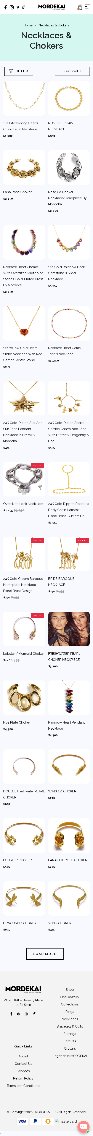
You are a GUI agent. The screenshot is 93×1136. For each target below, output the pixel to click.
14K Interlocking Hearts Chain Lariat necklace (20, 126)
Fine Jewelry (69, 997)
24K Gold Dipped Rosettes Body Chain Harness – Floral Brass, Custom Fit (68, 510)
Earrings (70, 1034)
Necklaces (70, 1019)
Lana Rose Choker (17, 192)
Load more (44, 954)
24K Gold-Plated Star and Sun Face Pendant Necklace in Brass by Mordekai (23, 432)
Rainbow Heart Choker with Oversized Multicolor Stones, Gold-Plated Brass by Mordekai (23, 276)
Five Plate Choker (16, 722)
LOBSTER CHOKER (17, 860)
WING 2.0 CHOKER (62, 791)
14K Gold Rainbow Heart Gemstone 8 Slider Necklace (66, 273)
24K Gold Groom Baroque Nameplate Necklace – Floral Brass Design (23, 585)
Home (28, 25)
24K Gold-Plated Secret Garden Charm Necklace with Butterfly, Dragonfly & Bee (68, 432)
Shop (70, 990)
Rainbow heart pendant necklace (66, 725)
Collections (70, 1004)
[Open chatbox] (83, 1127)
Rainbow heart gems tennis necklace (64, 351)
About (23, 1056)
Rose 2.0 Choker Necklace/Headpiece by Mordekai (67, 198)
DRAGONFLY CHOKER (19, 923)
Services (23, 1071)
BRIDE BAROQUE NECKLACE (61, 582)
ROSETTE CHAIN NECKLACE (60, 126)
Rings (70, 1012)
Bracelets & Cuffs (70, 1026)
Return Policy (23, 1078)
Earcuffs (70, 1041)
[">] (34, 1015)
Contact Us (23, 1064)
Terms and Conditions (23, 1086)
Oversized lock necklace (23, 504)
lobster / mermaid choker (23, 654)
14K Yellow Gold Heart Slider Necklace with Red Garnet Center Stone (22, 354)
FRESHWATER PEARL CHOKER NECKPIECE (64, 657)
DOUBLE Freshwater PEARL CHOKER (24, 794)
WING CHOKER (59, 923)
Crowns (70, 1048)
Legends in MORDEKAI (70, 1056)
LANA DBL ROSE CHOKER (67, 860)
